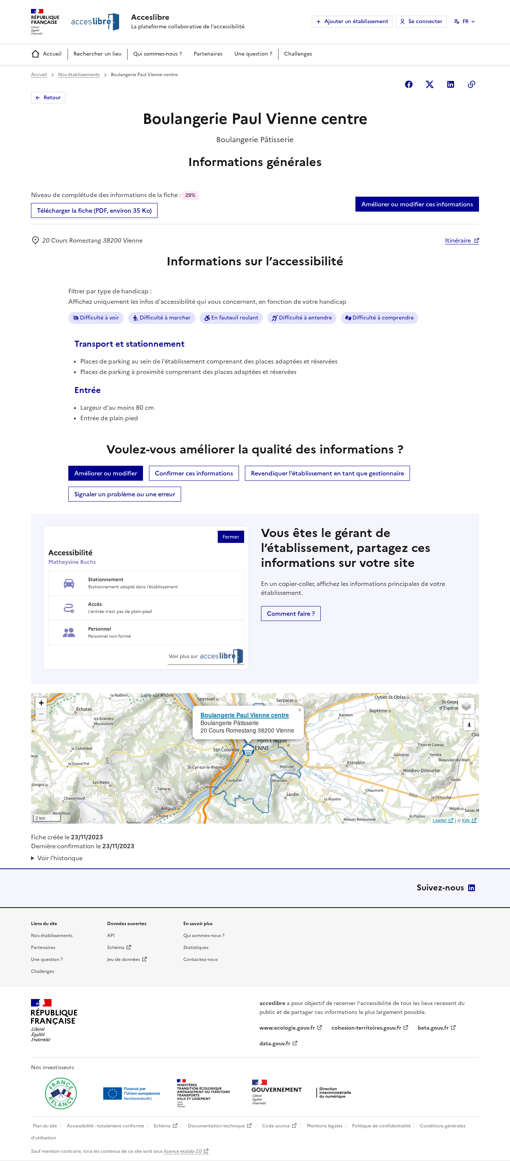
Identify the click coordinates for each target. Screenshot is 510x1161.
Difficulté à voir (99, 318)
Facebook (408, 84)
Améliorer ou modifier (105, 473)
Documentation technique (216, 1126)
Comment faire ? (291, 613)
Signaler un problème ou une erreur (124, 494)
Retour (52, 98)
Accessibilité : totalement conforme (105, 1126)
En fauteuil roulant (234, 318)
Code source (276, 1126)
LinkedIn (471, 887)
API (111, 935)
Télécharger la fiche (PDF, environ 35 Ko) (94, 210)
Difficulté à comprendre (383, 318)
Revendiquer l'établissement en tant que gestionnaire (327, 473)
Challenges (298, 54)
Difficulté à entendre (305, 318)
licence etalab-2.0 (183, 1151)
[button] (299, 710)
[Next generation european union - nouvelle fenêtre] (132, 1093)
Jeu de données (123, 959)
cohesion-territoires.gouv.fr (366, 1028)
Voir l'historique (60, 857)
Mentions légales (324, 1126)
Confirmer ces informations (194, 473)
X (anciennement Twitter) (429, 84)
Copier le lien (471, 84)
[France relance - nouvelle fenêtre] (61, 1093)
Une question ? (253, 54)
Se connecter (425, 21)
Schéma (115, 947)
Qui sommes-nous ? (157, 54)
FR (466, 21)
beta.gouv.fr (433, 1028)
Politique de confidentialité (381, 1126)
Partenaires (208, 54)
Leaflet (440, 820)
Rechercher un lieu (97, 54)
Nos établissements (79, 74)
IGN (466, 820)
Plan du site (45, 1126)
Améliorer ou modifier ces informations (417, 204)
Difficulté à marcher (165, 318)
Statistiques (195, 947)
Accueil (52, 54)
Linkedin (450, 84)
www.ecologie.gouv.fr (287, 1028)
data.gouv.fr (274, 1044)
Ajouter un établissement (356, 21)
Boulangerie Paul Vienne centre (244, 715)
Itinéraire (458, 240)
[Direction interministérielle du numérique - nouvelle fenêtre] (303, 1093)
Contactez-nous (200, 959)
